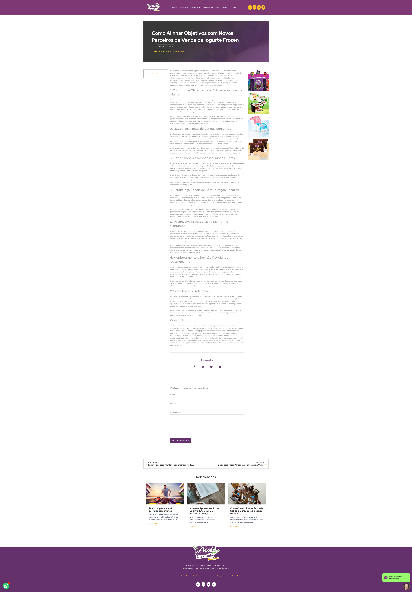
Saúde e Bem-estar (165, 46)
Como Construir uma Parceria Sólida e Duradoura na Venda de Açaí (246, 511)
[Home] (153, 7)
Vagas (224, 7)
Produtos (194, 7)
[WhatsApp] (211, 367)
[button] (6, 586)
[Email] (220, 367)
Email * (173, 404)
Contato (233, 7)
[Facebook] (194, 367)
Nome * (173, 394)
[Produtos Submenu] (199, 7)
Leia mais (153, 524)
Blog (217, 7)
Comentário (175, 413)
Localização (208, 7)
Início (174, 7)
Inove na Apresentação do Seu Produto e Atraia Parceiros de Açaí (204, 511)
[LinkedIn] (203, 367)
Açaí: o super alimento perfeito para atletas (161, 509)
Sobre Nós (183, 7)
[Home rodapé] (206, 551)
